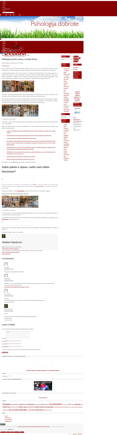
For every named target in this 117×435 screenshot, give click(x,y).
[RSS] (11, 15)
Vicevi (33, 409)
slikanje (27, 250)
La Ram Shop (14, 250)
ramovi (22, 250)
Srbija (13, 409)
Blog (21, 404)
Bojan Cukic (39, 404)
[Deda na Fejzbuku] (3, 15)
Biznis (18, 404)
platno (19, 250)
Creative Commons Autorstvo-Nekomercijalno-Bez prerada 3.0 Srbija (33, 426)
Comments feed (8, 419)
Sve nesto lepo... (21, 410)
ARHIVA (4, 3)
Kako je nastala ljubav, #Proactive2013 (10, 252)
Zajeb (41, 410)
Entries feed (7, 417)
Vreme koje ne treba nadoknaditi (66, 97)
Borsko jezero (46, 404)
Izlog (22, 63)
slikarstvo (31, 250)
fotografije (78, 404)
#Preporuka (6, 404)
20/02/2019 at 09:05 (8, 311)
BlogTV (35, 404)
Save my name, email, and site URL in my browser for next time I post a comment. (22, 349)
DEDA (3, 7)
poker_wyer (66, 105)
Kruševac (8, 250)
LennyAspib (66, 100)
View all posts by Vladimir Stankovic (11, 248)
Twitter (30, 409)
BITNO (15, 404)
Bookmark (40, 250)
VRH (37, 410)
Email (3, 344)
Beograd (12, 404)
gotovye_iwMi (67, 74)
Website (4, 346)
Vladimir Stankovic (6, 63)
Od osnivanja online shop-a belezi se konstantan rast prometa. (21, 156)
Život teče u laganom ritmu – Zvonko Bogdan (66, 149)
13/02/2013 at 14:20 (8, 269)
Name (3, 341)
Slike (10, 409)
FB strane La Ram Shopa (39, 186)
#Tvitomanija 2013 (6, 254)
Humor (4, 407)
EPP (69, 404)
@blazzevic (10, 429)
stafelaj (36, 250)
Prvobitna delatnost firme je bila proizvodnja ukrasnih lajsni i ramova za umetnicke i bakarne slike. (29, 135)
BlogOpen (25, 404)
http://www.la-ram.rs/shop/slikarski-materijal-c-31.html (16, 287)
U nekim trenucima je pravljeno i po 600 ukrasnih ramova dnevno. (22, 138)
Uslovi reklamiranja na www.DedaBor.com (77, 119)
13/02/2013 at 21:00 (8, 280)
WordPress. (80, 433)
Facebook (72, 404)
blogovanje (31, 404)
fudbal (82, 404)
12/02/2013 (13, 63)
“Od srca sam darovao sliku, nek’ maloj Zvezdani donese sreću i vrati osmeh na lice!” (67, 83)
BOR (42, 404)
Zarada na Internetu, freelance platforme (36, 370)
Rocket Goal (66, 68)
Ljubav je (25, 407)
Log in (6, 416)
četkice (4, 250)
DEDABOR (57, 404)
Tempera (74, 433)
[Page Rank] (77, 108)
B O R (3, 5)
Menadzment (31, 407)
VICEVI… (4, 10)
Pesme (60, 406)
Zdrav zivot (45, 409)
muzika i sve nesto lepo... (46, 407)
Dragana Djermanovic (65, 404)
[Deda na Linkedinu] (21, 15)
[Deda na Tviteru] (8, 15)
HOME (3, 1)
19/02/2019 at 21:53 (8, 295)
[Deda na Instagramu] (16, 15)
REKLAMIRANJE (6, 9)
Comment (4, 338)
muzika (37, 407)
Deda (51, 404)
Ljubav (20, 407)
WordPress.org (8, 421)
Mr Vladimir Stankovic (54, 370)
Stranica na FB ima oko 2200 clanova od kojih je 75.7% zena (20, 159)
